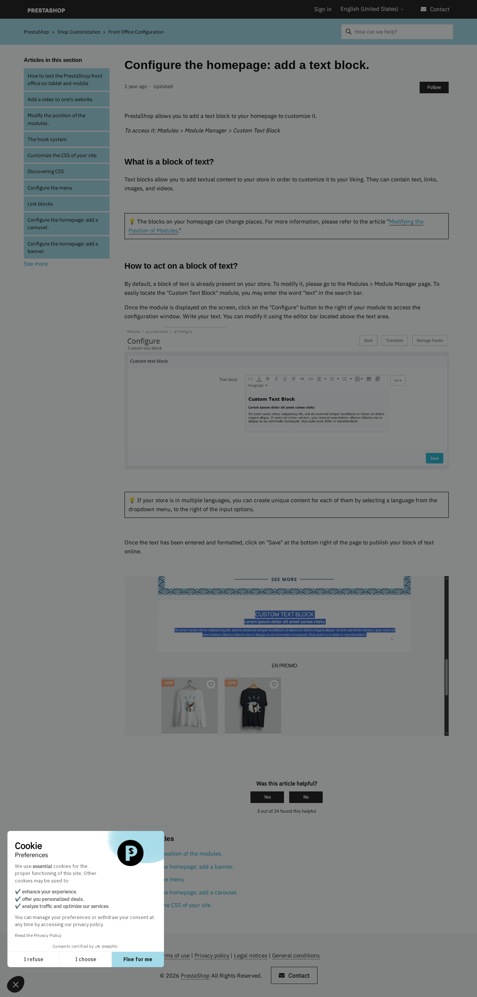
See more (36, 263)
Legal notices (250, 955)
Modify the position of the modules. (56, 119)
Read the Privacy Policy (38, 935)
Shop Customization (79, 32)
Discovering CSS (46, 171)
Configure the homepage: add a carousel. (63, 223)
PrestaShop (36, 32)
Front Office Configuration (136, 32)
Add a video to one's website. (61, 99)
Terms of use (173, 955)
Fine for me (137, 959)
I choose (85, 959)
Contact (439, 9)
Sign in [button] (323, 9)
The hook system (47, 139)
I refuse (33, 959)
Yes (267, 797)
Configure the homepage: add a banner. (63, 247)
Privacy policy (212, 955)
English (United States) (370, 9)
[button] (16, 984)
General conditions (296, 955)
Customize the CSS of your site (62, 155)
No (306, 797)
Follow (434, 87)
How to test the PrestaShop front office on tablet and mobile (65, 79)
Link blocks (40, 203)
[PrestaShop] (46, 9)
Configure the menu (50, 187)
